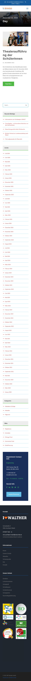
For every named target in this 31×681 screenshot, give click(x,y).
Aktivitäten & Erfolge (10, 406)
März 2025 (8, 215)
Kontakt (5, 565)
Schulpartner (6, 593)
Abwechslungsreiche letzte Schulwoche (15, 129)
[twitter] (15, 487)
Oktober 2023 (8, 285)
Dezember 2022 (9, 314)
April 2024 (7, 260)
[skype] (12, 487)
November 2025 (9, 186)
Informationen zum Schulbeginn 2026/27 (15, 119)
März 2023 (8, 305)
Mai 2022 (7, 338)
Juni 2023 (7, 293)
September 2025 (9, 194)
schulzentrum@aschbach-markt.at (12, 537)
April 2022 (7, 342)
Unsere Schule (7, 553)
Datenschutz (13, 677)
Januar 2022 (8, 355)
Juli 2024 (7, 248)
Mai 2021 (7, 375)
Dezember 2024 (9, 227)
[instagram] (18, 487)
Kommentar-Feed (9, 441)
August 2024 (8, 244)
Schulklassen (6, 587)
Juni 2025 (7, 202)
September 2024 (9, 240)
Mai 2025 (7, 207)
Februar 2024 (8, 268)
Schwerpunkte (7, 559)
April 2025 (7, 211)
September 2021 (9, 371)
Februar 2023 (8, 309)
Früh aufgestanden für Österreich (13, 139)
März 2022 (8, 346)
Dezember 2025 (9, 182)
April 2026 (7, 165)
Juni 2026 (7, 157)
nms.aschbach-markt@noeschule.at (12, 534)
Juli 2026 (7, 153)
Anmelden (7, 433)
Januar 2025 (8, 223)
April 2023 (7, 301)
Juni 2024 (7, 252)
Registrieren (8, 429)
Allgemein (7, 414)
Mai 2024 (7, 256)
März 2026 (8, 170)
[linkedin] (9, 487)
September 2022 (9, 326)
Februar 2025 (8, 219)
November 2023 (9, 281)
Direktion (5, 578)
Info (4, 562)
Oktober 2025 (8, 190)
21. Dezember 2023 (8, 62)
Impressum (6, 677)
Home (4, 550)
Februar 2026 (8, 174)
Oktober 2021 (8, 367)
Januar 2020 (8, 392)
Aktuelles (7, 410)
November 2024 (9, 231)
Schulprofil (6, 584)
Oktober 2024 (8, 235)
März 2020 (8, 388)
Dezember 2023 (9, 277)
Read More (8, 84)
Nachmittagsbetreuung (9, 595)
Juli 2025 (7, 198)
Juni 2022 (7, 334)
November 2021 (9, 363)
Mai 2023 (7, 297)
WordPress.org (9, 445)
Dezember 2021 (9, 359)
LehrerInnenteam (7, 581)
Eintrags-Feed (8, 437)
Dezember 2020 (9, 379)
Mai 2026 (7, 161)
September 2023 (9, 289)
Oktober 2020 (8, 384)
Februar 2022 (8, 351)
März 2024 (8, 264)
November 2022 (9, 318)
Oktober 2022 (8, 322)
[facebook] (6, 487)
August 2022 (8, 330)
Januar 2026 (8, 178)
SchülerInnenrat (7, 590)
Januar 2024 (8, 272)
